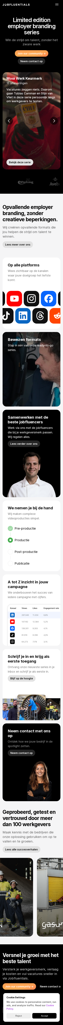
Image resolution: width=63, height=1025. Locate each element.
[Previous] (9, 121)
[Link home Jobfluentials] (16, 4)
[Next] (54, 121)
